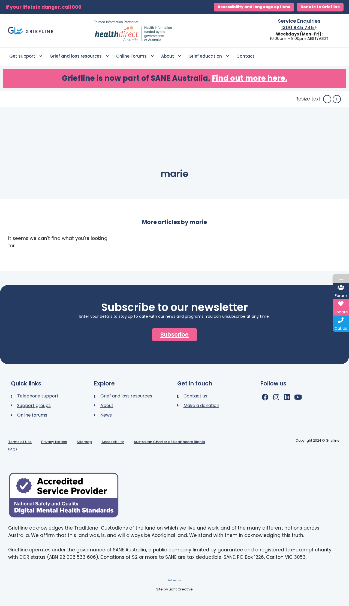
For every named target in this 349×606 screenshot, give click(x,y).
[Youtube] (298, 397)
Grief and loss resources (76, 56)
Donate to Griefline (320, 7)
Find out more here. (249, 78)
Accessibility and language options (254, 7)
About (167, 56)
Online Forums (131, 56)
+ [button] (337, 99)
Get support (22, 56)
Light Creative (181, 589)
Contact (245, 56)
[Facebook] (265, 397)
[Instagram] (276, 397)
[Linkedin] (287, 397)
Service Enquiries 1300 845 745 (299, 24)
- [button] (327, 99)
